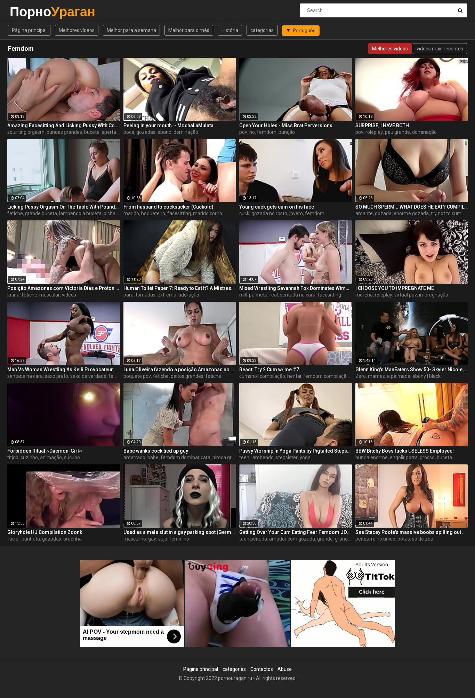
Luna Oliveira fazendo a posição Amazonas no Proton (179, 369)
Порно (28, 11)
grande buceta (41, 213)
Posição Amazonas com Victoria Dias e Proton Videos (63, 288)
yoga (305, 457)
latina (13, 295)
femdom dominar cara (185, 457)
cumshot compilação (262, 376)
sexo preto (56, 376)
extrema (167, 295)
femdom (266, 132)
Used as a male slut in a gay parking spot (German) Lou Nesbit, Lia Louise (179, 532)
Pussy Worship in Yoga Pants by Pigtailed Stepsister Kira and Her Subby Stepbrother (295, 451)
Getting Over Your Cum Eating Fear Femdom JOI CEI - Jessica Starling (295, 532)
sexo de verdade (88, 376)
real (273, 295)
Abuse (284, 669)
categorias (262, 30)
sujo (162, 539)
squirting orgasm (26, 132)
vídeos (69, 295)
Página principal (29, 30)
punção (287, 132)
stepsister (287, 457)
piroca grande (227, 457)
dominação (186, 132)
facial (13, 539)
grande (325, 539)
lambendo (262, 457)
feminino (179, 539)
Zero (360, 376)
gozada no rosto (269, 213)
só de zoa (422, 539)
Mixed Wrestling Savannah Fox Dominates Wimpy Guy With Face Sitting (295, 288)
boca (128, 132)
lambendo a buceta (80, 213)
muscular (49, 295)
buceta (91, 132)
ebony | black (426, 376)
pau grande (397, 132)
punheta (31, 539)
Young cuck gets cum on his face (276, 207)
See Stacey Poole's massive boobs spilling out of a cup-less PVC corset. (411, 532)
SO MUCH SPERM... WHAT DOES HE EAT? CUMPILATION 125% (411, 207)
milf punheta (253, 295)
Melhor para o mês (188, 30)
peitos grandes (187, 376)
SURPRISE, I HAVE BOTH (382, 125)
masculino (134, 539)
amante (364, 213)
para (128, 295)
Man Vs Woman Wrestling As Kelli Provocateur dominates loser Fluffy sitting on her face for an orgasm (63, 369)
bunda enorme (371, 457)
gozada (383, 213)
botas (403, 539)
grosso (427, 457)
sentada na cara (297, 295)
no (252, 132)
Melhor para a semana (131, 30)
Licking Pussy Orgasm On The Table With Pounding (63, 207)
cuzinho (29, 457)
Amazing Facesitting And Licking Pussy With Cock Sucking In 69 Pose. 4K (63, 125)
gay (152, 539)
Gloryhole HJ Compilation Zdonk (44, 532)
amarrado (134, 457)
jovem (296, 213)
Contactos (261, 669)
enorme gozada (411, 213)
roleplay (374, 132)
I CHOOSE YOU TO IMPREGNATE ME (394, 288)
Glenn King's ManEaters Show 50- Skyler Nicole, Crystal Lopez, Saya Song (411, 369)
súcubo (72, 457)
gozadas (145, 132)
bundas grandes (64, 132)
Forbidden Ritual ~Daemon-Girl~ (44, 451)
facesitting (179, 213)
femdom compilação (326, 376)
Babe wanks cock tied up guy (155, 451)
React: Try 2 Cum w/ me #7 (269, 369)
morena (364, 295)
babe (153, 457)
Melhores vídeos (77, 30)
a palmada (398, 376)
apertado (112, 132)
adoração (188, 295)
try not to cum (446, 213)
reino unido (383, 539)
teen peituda (253, 539)
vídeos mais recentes (440, 48)
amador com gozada (292, 539)
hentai (294, 376)
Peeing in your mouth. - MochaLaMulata (168, 125)
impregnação (433, 295)
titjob (12, 457)
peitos (362, 539)
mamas (376, 376)
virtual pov (405, 295)
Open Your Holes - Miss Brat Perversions (285, 125)
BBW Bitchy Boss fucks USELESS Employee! (404, 451)
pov (243, 132)
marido (131, 213)
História (230, 30)
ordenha (72, 539)
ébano (164, 132)
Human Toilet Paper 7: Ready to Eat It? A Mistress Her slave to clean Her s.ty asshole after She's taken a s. (179, 288)
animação (51, 457)
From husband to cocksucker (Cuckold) (168, 207)
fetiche (15, 213)
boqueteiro (153, 213)
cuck (244, 213)
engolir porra (404, 457)
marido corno (207, 213)
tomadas (145, 295)
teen (244, 457)
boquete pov (137, 376)
